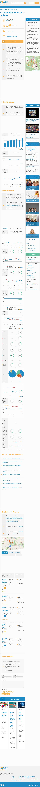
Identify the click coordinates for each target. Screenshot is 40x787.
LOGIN (31, 3)
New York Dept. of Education (32, 289)
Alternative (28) (30, 275)
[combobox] (17, 3)
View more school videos (32, 140)
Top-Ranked (29, 265)
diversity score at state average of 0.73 (13, 205)
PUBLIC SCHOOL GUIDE (25, 6)
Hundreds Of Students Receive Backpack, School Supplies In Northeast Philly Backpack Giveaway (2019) (31, 148)
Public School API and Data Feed (33, 779)
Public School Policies (32, 247)
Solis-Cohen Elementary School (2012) (31, 167)
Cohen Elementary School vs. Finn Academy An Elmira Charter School (14, 517)
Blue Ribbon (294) (30, 267)
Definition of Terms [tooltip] (5, 228)
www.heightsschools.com (12, 36)
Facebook (3, 785)
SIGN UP (36, 3)
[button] (12, 543)
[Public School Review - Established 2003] (4, 3)
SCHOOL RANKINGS (15, 6)
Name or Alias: (15, 675)
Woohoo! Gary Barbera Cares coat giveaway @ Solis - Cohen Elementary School (32, 136)
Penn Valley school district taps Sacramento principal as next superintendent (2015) (31, 158)
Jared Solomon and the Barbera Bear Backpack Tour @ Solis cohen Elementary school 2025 (32, 120)
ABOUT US (34, 6)
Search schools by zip (31, 259)
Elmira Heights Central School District (16, 446)
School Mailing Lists (31, 777)
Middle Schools (17, 552)
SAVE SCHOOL (14, 41)
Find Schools (14, 779)
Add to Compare (5, 591)
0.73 (20, 381)
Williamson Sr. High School (5, 595)
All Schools (5, 552)
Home (13, 776)
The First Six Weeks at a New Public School (4, 715)
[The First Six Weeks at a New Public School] (4, 705)
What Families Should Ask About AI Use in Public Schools (21, 717)
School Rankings (14, 780)
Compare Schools (22, 779)
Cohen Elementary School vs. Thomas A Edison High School (13, 520)
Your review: (4, 680)
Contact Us (21, 780)
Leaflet (17, 549)
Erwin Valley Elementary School (4, 640)
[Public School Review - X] (1, 785)
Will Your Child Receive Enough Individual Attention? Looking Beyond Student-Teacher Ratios (12, 719)
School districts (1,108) (31, 277)
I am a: (3, 675)
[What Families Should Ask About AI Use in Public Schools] (21, 705)
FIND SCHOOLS (7, 6)
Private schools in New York (32, 283)
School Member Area (31, 776)
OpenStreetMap (22, 549)
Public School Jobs (31, 250)
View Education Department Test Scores (16, 441)
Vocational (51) (30, 273)
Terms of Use (30, 785)
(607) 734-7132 (10, 31)
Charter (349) (29, 270)
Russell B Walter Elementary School (14, 532)
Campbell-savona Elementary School (4, 625)
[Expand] (3, 542)
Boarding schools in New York (32, 284)
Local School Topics (31, 245)
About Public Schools (32, 248)
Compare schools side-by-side (32, 261)
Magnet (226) (29, 268)
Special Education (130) (31, 272)
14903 (12, 20)
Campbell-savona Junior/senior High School (5, 610)
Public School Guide (22, 777)
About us (13, 777)
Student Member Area (22, 776)
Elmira (7, 20)
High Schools (11, 552)
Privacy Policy (36, 785)
